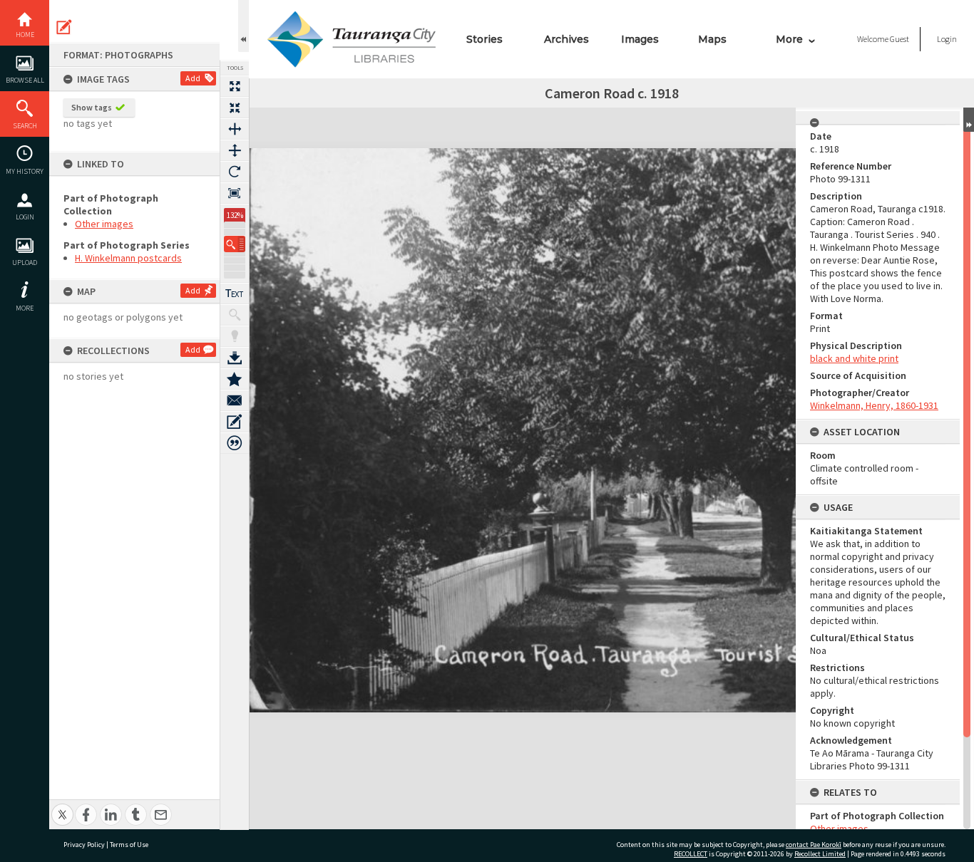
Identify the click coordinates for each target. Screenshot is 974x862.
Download (234, 357)
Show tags (91, 107)
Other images (104, 223)
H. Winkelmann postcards (128, 257)
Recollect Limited (820, 853)
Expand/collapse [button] (968, 120)
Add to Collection (234, 379)
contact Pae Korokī (813, 844)
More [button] (25, 308)
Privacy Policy (84, 844)
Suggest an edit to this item (64, 27)
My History (24, 171)
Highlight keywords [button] (234, 336)
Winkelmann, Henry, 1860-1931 (874, 405)
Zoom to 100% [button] (234, 193)
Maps (712, 39)
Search (25, 125)
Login (25, 217)
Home (25, 34)
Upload (24, 262)
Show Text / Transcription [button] (234, 293)
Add (192, 78)
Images (640, 39)
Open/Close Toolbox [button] (243, 26)
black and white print (854, 358)
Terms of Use (129, 844)
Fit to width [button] (234, 129)
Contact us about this (234, 400)
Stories (484, 39)
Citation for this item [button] (234, 443)
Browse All (25, 80)
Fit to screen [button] (234, 107)
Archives (566, 39)
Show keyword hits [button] (234, 315)
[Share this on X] (62, 806)
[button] (234, 244)
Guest (899, 38)
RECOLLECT (690, 853)
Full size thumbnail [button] (234, 86)
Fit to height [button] (234, 150)
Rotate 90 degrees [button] (234, 171)
